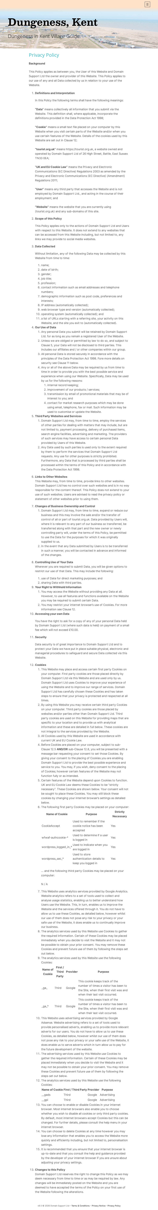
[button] (147, 4)
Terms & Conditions (80, 1206)
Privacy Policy (114, 1206)
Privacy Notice (98, 1206)
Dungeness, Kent (53, 21)
